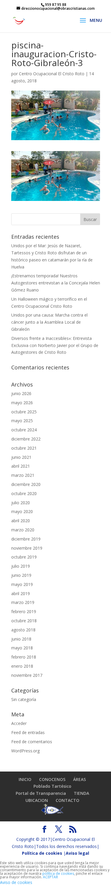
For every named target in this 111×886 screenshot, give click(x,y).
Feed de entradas (28, 732)
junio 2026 (21, 393)
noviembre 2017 (26, 675)
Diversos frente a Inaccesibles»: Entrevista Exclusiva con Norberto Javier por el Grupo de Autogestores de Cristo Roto (54, 345)
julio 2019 (20, 566)
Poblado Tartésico (52, 786)
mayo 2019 (22, 584)
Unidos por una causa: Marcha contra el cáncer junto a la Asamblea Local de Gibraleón (49, 322)
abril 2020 (20, 520)
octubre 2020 (24, 493)
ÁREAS (79, 779)
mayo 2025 (22, 420)
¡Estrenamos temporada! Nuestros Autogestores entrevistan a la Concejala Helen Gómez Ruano (55, 283)
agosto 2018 (23, 630)
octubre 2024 (24, 430)
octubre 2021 (24, 448)
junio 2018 (21, 639)
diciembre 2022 (26, 439)
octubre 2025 (24, 412)
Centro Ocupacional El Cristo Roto (51, 73)
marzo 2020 (22, 530)
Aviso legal (77, 853)
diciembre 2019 (26, 539)
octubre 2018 (24, 620)
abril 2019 (20, 593)
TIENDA (81, 793)
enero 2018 (22, 666)
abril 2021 (20, 466)
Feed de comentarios (31, 741)
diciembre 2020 (26, 484)
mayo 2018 (22, 648)
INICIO (25, 779)
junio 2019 (21, 575)
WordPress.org (25, 751)
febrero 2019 (23, 611)
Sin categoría (23, 699)
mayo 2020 (22, 511)
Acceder (19, 723)
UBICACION (36, 800)
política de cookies (58, 873)
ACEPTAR (50, 877)
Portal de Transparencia (41, 793)
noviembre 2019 (26, 548)
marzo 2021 (22, 475)
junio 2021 (21, 457)
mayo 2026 (22, 402)
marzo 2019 (22, 602)
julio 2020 (20, 502)
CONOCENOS (52, 779)
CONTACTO (67, 800)
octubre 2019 (24, 557)
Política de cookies (42, 853)
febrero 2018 (23, 657)
